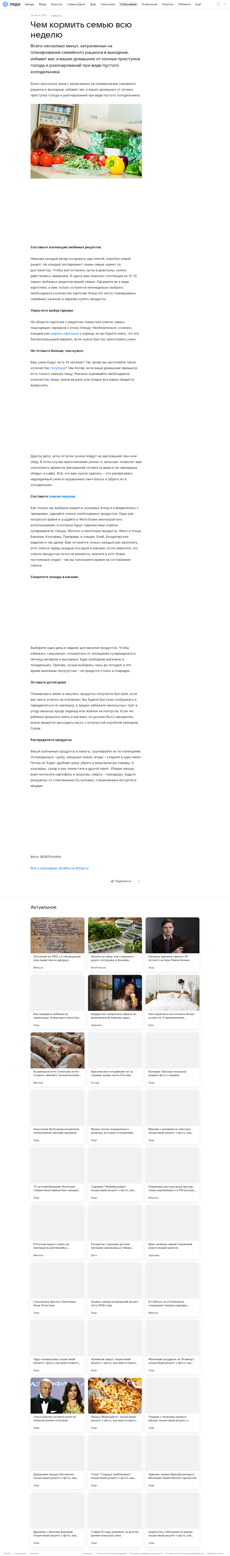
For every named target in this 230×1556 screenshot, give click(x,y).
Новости (56, 15)
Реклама (33, 1553)
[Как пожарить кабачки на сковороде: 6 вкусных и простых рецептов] (57, 1002)
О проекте (87, 1553)
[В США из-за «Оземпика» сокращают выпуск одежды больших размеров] (172, 1290)
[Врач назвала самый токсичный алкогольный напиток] (172, 1232)
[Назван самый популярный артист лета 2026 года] (115, 1290)
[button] (86, 141)
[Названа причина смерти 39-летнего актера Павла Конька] (172, 944)
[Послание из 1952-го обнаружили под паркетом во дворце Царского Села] (57, 944)
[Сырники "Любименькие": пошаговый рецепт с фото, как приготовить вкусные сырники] (115, 1174)
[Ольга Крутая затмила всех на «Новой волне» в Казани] (57, 1405)
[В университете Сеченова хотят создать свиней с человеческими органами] (57, 1059)
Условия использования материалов (184, 1553)
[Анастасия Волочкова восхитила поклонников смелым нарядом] (57, 1117)
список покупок (62, 496)
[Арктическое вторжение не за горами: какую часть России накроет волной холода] (115, 1059)
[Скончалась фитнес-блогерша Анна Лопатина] (57, 1290)
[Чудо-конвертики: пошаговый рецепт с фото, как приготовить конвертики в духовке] (57, 1347)
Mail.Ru (7, 1553)
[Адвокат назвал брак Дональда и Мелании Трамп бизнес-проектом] (172, 1462)
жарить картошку (65, 333)
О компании (20, 1553)
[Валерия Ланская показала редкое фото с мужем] (172, 1059)
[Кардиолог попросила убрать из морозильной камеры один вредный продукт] (115, 1002)
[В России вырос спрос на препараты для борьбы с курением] (57, 1232)
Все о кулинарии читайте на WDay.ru (60, 868)
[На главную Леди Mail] (14, 4)
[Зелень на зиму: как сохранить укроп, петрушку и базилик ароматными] (115, 944)
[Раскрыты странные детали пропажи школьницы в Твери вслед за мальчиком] (115, 1232)
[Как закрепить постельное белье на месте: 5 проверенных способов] (172, 1002)
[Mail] (5, 4)
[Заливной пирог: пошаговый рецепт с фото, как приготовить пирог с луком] (115, 1347)
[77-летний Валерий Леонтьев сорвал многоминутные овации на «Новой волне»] (57, 1174)
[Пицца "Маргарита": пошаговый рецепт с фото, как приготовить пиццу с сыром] (115, 1405)
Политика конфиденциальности (146, 1553)
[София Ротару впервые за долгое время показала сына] (115, 1520)
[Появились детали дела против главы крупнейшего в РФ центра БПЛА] (172, 1174)
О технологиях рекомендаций (111, 1553)
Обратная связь (215, 1553)
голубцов (57, 368)
